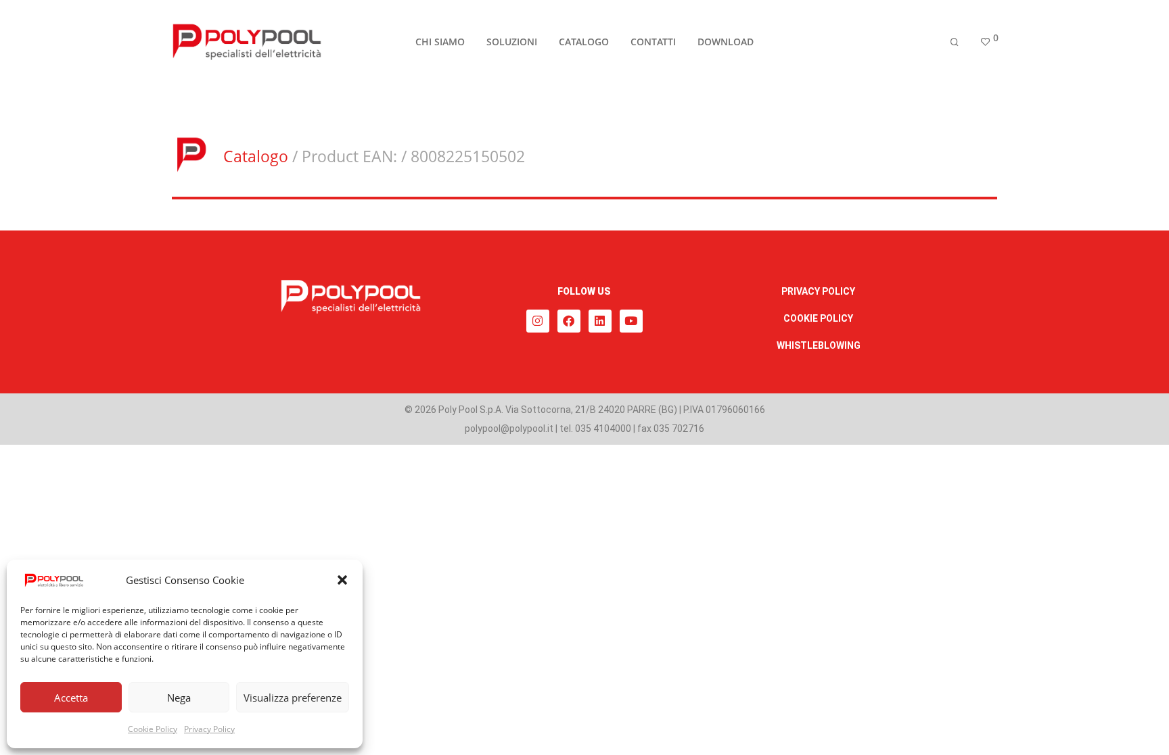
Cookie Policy (152, 729)
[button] (342, 580)
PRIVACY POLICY (818, 291)
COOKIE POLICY (818, 318)
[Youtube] (631, 321)
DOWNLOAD (725, 41)
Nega (179, 697)
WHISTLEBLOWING (819, 345)
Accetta (71, 697)
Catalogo (255, 156)
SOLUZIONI (511, 41)
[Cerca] (954, 42)
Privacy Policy (209, 729)
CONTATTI (653, 41)
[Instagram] (537, 321)
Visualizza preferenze (293, 697)
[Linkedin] (600, 321)
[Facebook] (568, 321)
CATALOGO (584, 41)
